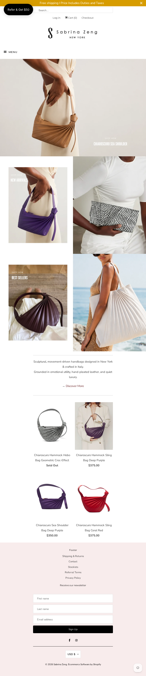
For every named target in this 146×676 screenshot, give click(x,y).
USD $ (71, 654)
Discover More (75, 386)
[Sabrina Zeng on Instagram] (76, 640)
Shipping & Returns (73, 556)
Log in (56, 17)
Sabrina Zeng (60, 664)
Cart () (72, 17)
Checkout (88, 17)
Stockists (73, 567)
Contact (73, 561)
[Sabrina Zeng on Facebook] (69, 640)
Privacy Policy (73, 578)
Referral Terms (73, 572)
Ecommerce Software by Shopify (84, 664)
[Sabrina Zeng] (73, 33)
